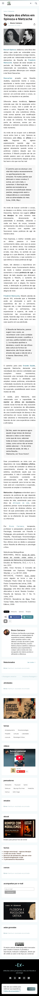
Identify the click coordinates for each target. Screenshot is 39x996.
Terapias (28, 611)
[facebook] (10, 978)
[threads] (15, 978)
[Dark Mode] (31, 3)
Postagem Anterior (9, 676)
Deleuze (7, 788)
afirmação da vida (21, 503)
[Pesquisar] (36, 3)
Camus (7, 792)
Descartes (8, 78)
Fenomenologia (23, 730)
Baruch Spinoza (10, 50)
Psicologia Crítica (19, 737)
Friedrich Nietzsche (12, 296)
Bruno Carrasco (16, 526)
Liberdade (25, 733)
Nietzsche (11, 11)
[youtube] (19, 978)
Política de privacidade (11, 991)
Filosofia (7, 733)
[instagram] (24, 978)
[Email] (5, 621)
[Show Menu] (3, 3)
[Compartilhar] (33, 24)
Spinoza (21, 611)
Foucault (17, 785)
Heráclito (31, 788)
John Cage (16, 792)
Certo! (31, 989)
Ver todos (30, 662)
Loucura (7, 737)
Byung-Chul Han (19, 788)
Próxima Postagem (29, 676)
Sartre (26, 785)
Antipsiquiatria (10, 730)
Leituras (16, 733)
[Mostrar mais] (10, 621)
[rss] (28, 978)
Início (5, 11)
